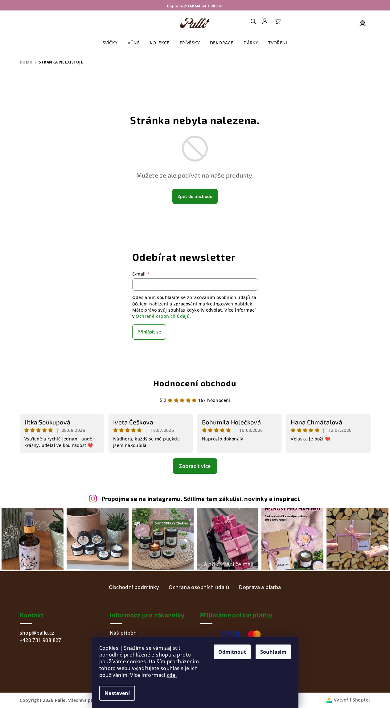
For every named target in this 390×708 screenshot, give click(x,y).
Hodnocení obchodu (195, 383)
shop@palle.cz (37, 632)
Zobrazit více (195, 466)
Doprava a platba (260, 587)
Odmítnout (232, 652)
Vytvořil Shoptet (352, 700)
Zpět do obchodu (195, 196)
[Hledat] (253, 21)
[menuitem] (265, 21)
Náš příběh (123, 632)
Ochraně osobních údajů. (163, 316)
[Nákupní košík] (278, 21)
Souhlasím (273, 652)
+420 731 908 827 (40, 640)
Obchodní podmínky (134, 587)
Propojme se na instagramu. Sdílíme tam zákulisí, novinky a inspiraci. (201, 498)
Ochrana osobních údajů (199, 587)
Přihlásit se (149, 332)
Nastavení (117, 693)
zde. (171, 675)
